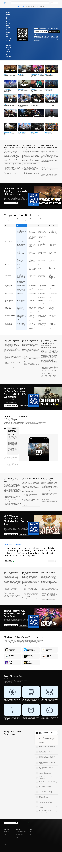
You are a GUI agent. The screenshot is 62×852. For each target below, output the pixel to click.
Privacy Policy (18, 832)
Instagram (31, 832)
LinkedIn (31, 834)
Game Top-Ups (21, 6)
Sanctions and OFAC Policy (20, 836)
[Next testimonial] (56, 561)
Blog (17, 837)
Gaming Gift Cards (30, 6)
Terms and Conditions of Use (21, 831)
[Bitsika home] (7, 3)
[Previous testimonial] (46, 561)
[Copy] (10, 844)
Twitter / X (31, 831)
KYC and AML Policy (19, 834)
